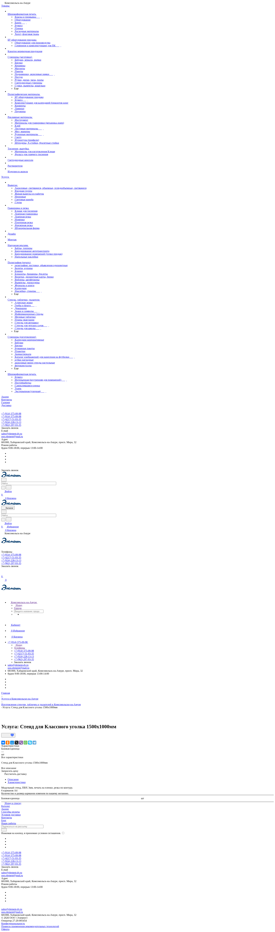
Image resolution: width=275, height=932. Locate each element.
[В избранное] (8, 735)
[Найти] (8, 487)
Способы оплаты (10, 811)
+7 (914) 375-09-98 (11, 413)
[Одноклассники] (8, 742)
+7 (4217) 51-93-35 (11, 419)
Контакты (6, 817)
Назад (18, 605)
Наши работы (8, 823)
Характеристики (17, 782)
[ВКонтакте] (3, 742)
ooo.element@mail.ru (12, 436)
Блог (3, 820)
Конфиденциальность (13, 923)
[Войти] (2, 573)
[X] (16, 742)
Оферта (5, 929)
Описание (13, 779)
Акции (5, 809)
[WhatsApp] (25, 742)
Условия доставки (11, 814)
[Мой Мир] (12, 742)
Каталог (5, 806)
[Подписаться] (4, 829)
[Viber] (21, 742)
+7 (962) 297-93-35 (11, 425)
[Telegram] (34, 742)
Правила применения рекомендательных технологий (30, 926)
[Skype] (30, 742)
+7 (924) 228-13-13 (11, 422)
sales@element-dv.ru (11, 433)
